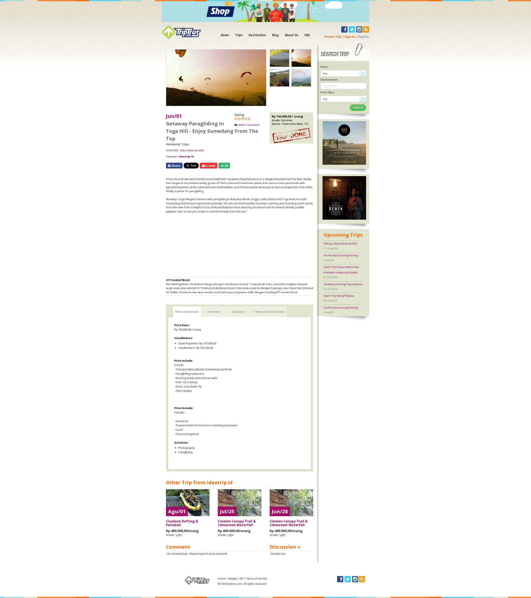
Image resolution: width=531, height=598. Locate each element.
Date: (324, 67)
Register (363, 37)
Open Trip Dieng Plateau (339, 296)
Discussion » (285, 546)
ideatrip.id (186, 156)
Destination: (329, 79)
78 (226, 166)
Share (175, 166)
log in (202, 554)
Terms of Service (256, 578)
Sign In (350, 37)
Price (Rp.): (327, 92)
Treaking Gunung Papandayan (343, 284)
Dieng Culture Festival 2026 (340, 243)
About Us (291, 35)
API (241, 578)
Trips (238, 35)
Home (225, 35)
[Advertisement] (239, 245)
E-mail (210, 166)
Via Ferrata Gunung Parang (341, 255)
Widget (232, 578)
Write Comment (248, 125)
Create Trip (332, 37)
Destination (257, 35)
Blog (275, 35)
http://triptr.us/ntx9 (192, 150)
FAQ (307, 35)
